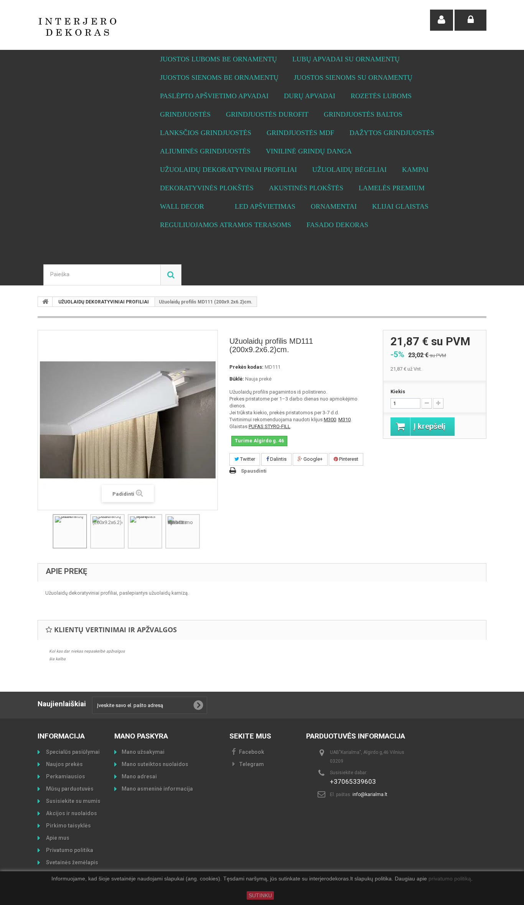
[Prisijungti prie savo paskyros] (470, 20)
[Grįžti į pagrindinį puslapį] (45, 302)
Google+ (312, 459)
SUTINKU (260, 895)
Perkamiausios (65, 776)
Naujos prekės (64, 764)
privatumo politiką (449, 879)
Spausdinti (254, 471)
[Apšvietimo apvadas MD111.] (182, 531)
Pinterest (348, 459)
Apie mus (57, 838)
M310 (344, 419)
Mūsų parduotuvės (69, 789)
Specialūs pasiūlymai (72, 752)
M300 (330, 419)
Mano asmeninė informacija (157, 789)
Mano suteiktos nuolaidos (155, 764)
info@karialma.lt (370, 794)
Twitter (247, 459)
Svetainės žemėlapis (71, 862)
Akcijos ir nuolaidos (71, 813)
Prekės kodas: (246, 367)
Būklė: (236, 379)
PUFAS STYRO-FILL (269, 426)
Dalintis (278, 459)
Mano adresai (139, 776)
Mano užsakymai (143, 752)
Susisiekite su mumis (73, 801)
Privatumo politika (69, 850)
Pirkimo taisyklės (68, 826)
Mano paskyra (141, 736)
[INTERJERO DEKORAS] (109, 27)
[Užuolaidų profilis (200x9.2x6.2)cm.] (107, 531)
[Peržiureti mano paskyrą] (441, 20)
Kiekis (398, 391)
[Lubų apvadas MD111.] (145, 531)
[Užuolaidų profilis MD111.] (70, 531)
